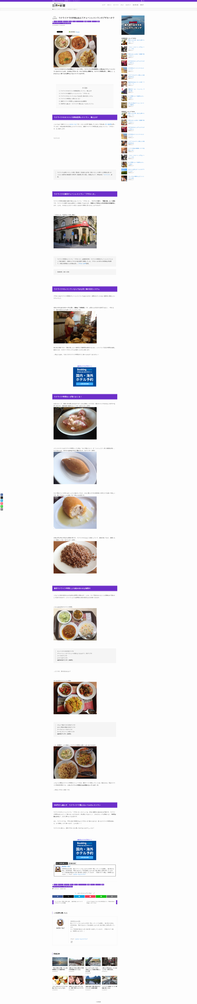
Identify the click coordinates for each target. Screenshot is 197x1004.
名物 (85, 21)
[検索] (144, 1)
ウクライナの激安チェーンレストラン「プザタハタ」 (75, 93)
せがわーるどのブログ (79, 874)
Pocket (77, 32)
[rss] (142, 1)
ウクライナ (65, 21)
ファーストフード (80, 21)
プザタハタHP (82, 263)
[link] (72, 942)
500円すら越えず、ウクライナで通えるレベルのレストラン (77, 103)
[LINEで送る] (72, 32)
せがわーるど (73, 124)
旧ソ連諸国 (108, 124)
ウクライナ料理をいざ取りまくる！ (71, 98)
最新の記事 (72, 863)
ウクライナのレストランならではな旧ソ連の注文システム (77, 96)
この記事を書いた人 (62, 863)
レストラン (94, 21)
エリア (55, 21)
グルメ (70, 21)
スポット (89, 21)
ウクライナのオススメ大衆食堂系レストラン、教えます (76, 91)
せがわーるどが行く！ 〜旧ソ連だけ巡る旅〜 (62, 23)
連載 (98, 21)
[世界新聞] (58, 5)
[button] (57, 896)
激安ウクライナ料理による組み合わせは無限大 (74, 101)
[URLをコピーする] (112, 896)
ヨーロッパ (60, 21)
